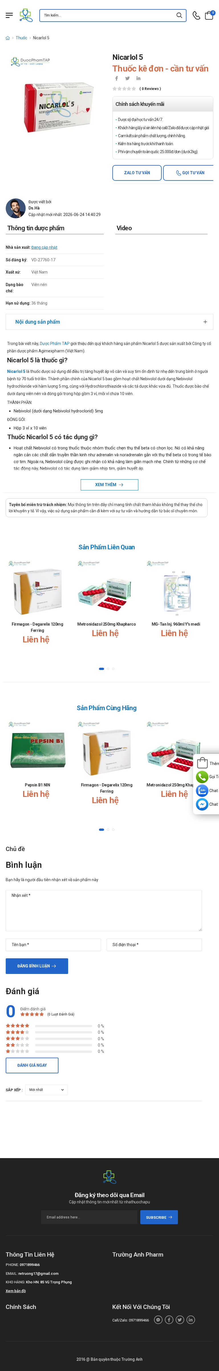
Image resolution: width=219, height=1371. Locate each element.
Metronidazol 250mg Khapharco (106, 624)
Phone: (12, 1265)
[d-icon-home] (8, 38)
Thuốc (21, 38)
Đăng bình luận (33, 966)
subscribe (156, 1217)
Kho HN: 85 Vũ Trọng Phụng (49, 1282)
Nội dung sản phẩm (37, 322)
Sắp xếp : (14, 1090)
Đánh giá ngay (32, 1065)
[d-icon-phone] (196, 15)
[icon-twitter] (127, 79)
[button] (102, 668)
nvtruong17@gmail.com (38, 1273)
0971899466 (30, 1265)
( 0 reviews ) (150, 89)
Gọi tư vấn (192, 172)
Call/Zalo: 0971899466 (130, 1320)
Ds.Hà (34, 208)
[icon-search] (179, 15)
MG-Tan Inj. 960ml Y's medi (176, 624)
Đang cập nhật (44, 247)
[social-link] (158, 1319)
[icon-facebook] (116, 79)
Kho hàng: (15, 1282)
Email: (11, 1273)
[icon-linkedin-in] (138, 79)
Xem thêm (106, 484)
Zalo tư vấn (137, 172)
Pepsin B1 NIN (37, 785)
